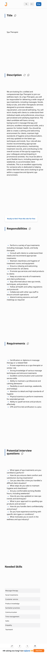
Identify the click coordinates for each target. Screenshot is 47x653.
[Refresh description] (24, 74)
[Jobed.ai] (6, 4)
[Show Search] (26, 4)
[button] (14, 15)
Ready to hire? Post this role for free (21, 219)
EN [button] (31, 4)
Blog (38, 4)
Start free (39, 650)
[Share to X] (27, 646)
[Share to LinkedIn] (35, 646)
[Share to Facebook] (19, 646)
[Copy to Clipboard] (12, 646)
